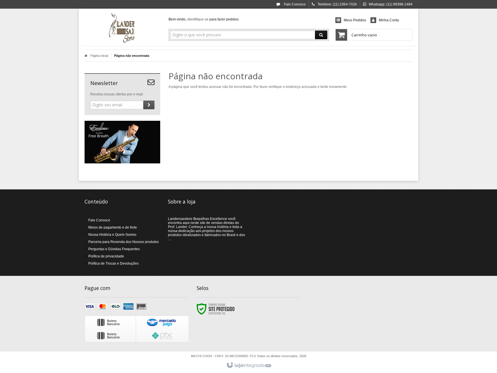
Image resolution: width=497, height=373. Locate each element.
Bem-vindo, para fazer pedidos (204, 19)
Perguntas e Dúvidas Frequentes (114, 249)
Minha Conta (389, 20)
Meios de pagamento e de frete (112, 227)
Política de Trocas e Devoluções (113, 263)
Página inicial (99, 55)
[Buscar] (321, 35)
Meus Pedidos (355, 20)
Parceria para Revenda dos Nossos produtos (123, 242)
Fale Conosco (294, 4)
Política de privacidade (106, 256)
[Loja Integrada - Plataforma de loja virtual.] (248, 365)
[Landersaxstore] (122, 28)
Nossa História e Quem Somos (112, 235)
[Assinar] (148, 105)
